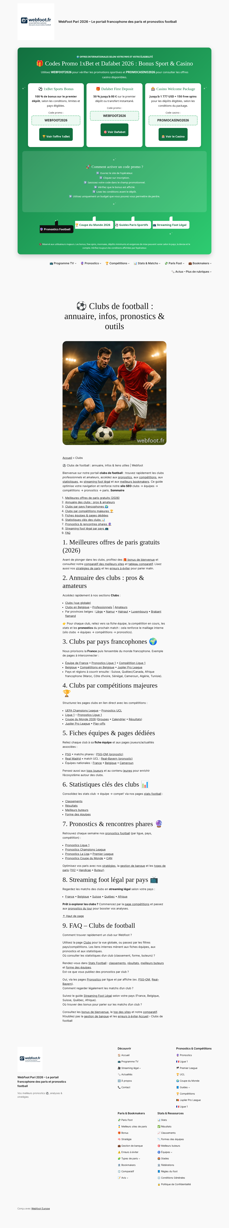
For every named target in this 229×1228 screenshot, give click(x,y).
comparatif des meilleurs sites (104, 564)
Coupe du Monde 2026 (80, 719)
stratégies (109, 865)
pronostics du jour (80, 908)
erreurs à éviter (120, 568)
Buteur (98, 870)
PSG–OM (144, 979)
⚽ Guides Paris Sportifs (131, 225)
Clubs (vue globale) (78, 603)
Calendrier (119, 719)
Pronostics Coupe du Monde (84, 858)
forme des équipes (78, 967)
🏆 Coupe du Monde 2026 (92, 225)
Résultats (135, 719)
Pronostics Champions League (85, 849)
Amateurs (121, 607)
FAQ (67, 533)
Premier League (103, 854)
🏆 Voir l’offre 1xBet (56, 136)
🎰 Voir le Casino (173, 136)
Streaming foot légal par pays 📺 (86, 528)
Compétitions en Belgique (97, 667)
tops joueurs (95, 770)
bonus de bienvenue (95, 1012)
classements (117, 963)
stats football (152, 793)
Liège (99, 611)
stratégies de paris (88, 568)
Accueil (67, 458)
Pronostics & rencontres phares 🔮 (88, 524)
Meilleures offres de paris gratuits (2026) (92, 498)
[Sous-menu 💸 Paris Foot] (183, 263)
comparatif (150, 1012)
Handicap (85, 870)
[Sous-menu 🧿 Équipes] (171, 1152)
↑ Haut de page (73, 916)
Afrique (122, 896)
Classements (73, 801)
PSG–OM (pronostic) (109, 754)
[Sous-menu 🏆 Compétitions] (129, 263)
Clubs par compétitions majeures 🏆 (89, 511)
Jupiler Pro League (130, 667)
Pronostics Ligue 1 (104, 663)
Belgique (71, 667)
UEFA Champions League (81, 710)
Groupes (103, 719)
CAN (109, 858)
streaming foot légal (97, 481)
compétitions (147, 477)
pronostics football (117, 833)
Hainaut (123, 611)
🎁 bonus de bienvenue (139, 559)
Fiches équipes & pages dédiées (86, 515)
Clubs (87, 942)
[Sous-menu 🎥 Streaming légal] (140, 1068)
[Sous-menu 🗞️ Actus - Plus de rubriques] (211, 271)
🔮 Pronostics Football (55, 229)
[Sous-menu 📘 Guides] (189, 1087)
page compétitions (137, 904)
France (97, 763)
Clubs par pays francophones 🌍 (86, 506)
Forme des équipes (78, 814)
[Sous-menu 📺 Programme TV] (75, 263)
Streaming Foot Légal (98, 995)
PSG (68, 754)
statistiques (70, 481)
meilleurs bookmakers (134, 481)
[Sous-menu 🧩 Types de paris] (139, 1158)
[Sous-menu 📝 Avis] (127, 1178)
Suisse (96, 896)
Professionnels (102, 607)
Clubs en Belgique (77, 607)
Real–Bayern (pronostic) (117, 758)
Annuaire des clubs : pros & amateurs (90, 502)
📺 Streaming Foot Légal (169, 225)
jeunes (127, 770)
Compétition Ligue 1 (132, 663)
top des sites (122, 1012)
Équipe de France (76, 663)
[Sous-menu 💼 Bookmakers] (211, 263)
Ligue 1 (70, 715)
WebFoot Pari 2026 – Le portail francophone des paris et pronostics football (117, 22)
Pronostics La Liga (77, 854)
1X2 (73, 870)
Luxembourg (139, 611)
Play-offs (99, 723)
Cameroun (126, 763)
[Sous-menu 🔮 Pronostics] (100, 263)
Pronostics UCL (111, 710)
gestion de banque (132, 865)
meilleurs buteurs (152, 963)
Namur (110, 611)
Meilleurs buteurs (76, 810)
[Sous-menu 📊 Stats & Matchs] (159, 263)
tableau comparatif (140, 564)
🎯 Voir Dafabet (114, 132)
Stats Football (97, 963)
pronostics (125, 477)
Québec (109, 896)
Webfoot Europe (40, 1208)
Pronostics (94, 979)
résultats (133, 963)
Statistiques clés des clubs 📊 (85, 519)
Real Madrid (73, 758)
